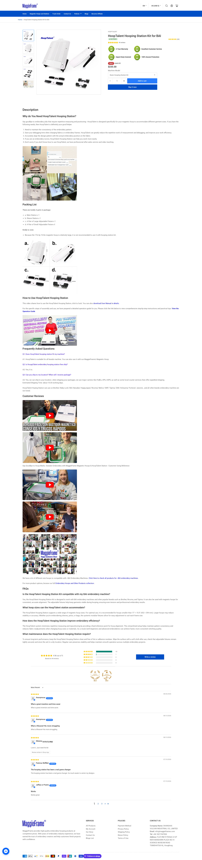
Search (166, 5)
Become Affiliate (97, 14)
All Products (91, 826)
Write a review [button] (150, 657)
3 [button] (101, 804)
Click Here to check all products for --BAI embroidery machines (113, 578)
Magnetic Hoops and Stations (39, 14)
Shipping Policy (124, 832)
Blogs (86, 14)
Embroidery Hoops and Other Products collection (75, 583)
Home (25, 14)
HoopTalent (112, 31)
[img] (35, 694)
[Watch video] (50, 330)
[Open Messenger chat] (5, 851)
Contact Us (67, 14)
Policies (76, 14)
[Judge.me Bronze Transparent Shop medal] (107, 675)
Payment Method (124, 826)
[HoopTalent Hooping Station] (50, 554)
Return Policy (123, 835)
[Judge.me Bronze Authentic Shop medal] (95, 675)
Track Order (56, 14)
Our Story (89, 832)
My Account (90, 829)
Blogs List (90, 838)
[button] (113, 42)
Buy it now (132, 87)
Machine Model (114, 71)
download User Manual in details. (106, 303)
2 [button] (98, 804)
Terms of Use (123, 838)
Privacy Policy (123, 829)
